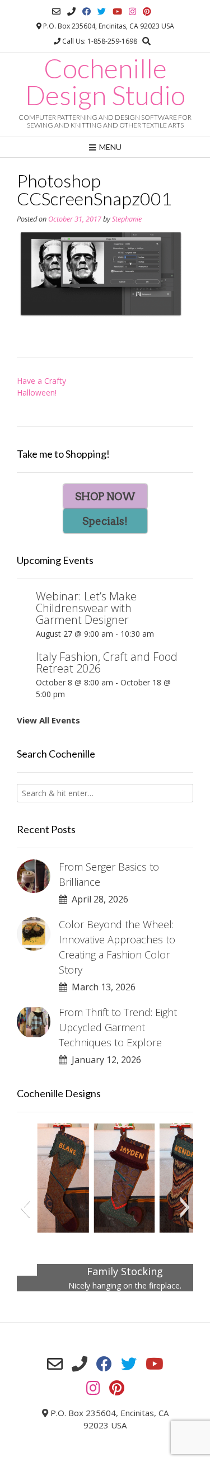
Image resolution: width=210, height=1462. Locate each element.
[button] (25, 1207)
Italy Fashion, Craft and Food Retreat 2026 (107, 662)
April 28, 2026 (97, 899)
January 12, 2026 (104, 1060)
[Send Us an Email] (56, 11)
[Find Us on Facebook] (86, 11)
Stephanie (127, 219)
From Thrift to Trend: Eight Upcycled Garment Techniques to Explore (118, 1027)
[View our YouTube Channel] (117, 11)
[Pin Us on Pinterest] (147, 11)
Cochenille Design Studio (105, 82)
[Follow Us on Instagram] (132, 11)
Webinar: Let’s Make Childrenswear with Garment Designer (86, 608)
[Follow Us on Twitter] (101, 11)
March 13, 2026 (101, 987)
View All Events (48, 720)
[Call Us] (71, 11)
